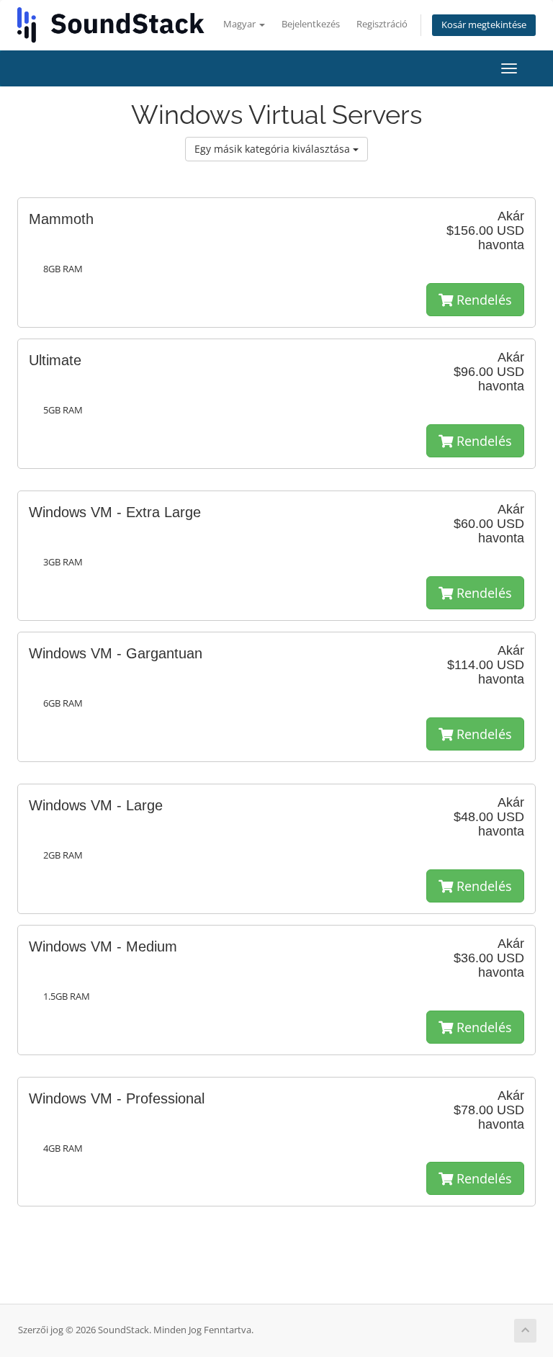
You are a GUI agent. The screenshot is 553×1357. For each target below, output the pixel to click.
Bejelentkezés (311, 24)
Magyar (240, 24)
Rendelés (482, 299)
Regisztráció (382, 24)
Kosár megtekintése (483, 25)
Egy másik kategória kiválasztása (273, 149)
